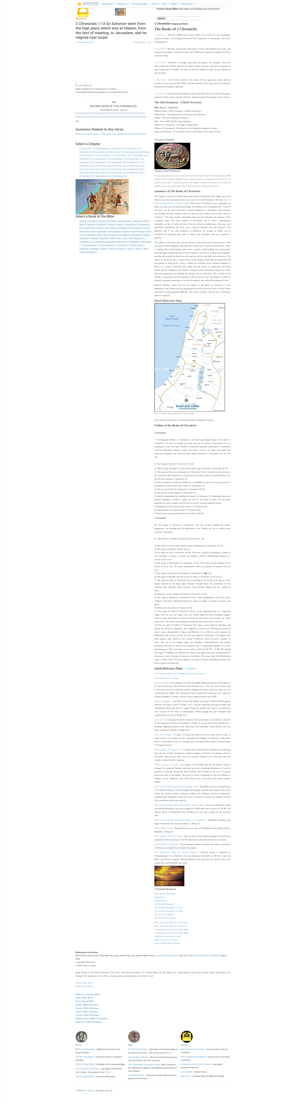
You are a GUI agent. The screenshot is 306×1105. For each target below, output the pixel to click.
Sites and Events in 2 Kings (166, 678)
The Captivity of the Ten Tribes (168, 836)
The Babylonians (136, 1075)
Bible (130, 1045)
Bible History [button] (187, 3)
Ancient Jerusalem (85, 1057)
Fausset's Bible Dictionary (88, 1015)
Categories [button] (122, 3)
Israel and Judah (161, 683)
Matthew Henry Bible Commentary (92, 1018)
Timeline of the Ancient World (167, 936)
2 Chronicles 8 (130, 152)
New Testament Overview (193, 1057)
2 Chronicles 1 (86, 148)
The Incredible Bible (85, 1076)
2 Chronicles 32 (117, 172)
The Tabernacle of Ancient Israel (144, 1064)
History (184, 1045)
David (108, 89)
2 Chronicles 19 (101, 162)
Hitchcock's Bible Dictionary (89, 1022)
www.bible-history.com (167, 955)
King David (159, 897)
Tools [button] (164, 3)
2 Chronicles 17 (134, 159)
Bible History (88, 1090)
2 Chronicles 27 (101, 169)
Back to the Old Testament (166, 940)
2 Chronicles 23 (101, 166)
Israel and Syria (161, 719)
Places (168, 1052)
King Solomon (160, 900)
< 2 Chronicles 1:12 (85, 42)
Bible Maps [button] (107, 3)
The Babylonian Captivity (165, 918)
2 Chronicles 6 (100, 152)
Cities (107, 1072)
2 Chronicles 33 (134, 172)
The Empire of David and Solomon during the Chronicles (179, 673)
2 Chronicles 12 (122, 155)
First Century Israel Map (87, 1068)
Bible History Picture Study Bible (204, 955)
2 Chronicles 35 (101, 176)
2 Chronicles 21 (134, 162)
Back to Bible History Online (167, 943)
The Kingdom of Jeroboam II (167, 749)
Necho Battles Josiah (163, 828)
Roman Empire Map (137, 1049)
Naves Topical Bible (85, 1001)
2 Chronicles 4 (132, 148)
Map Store (186, 1076)
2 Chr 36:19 (159, 93)
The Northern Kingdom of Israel (168, 907)
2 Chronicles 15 (101, 159)
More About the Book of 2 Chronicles (170, 926)
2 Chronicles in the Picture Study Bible (171, 933)
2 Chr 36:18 (160, 80)
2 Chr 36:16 (159, 49)
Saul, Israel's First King (164, 894)
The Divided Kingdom (164, 904)
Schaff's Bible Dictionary (87, 1011)
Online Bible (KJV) (84, 998)
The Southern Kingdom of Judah (168, 911)
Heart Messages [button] (139, 3)
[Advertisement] (114, 61)
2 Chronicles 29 (134, 169)
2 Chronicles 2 (101, 148)
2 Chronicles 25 (134, 166)
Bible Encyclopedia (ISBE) (88, 994)
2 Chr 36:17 (159, 62)
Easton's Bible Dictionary (87, 1008)
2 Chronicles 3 (116, 148)
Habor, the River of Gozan (166, 764)
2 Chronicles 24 (117, 166)
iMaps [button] (174, 3)
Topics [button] (154, 3)
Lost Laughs (187, 1071)
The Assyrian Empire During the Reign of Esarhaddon (179, 820)
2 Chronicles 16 (117, 159)
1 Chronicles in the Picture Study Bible (171, 929)
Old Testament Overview (193, 1049)
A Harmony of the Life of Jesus (196, 1064)
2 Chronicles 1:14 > (143, 42)
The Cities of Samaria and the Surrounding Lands (176, 786)
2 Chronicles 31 (101, 172)
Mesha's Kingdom (162, 701)
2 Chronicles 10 (89, 155)
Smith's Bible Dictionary (87, 1004)
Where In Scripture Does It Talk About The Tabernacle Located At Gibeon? (111, 134)
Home (78, 1045)
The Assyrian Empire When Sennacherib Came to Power (179, 805)
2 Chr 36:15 (159, 35)
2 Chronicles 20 (117, 162)
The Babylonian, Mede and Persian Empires (175, 852)
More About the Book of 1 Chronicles (170, 922)
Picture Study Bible (85, 1064)
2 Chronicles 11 (105, 155)
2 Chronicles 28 (117, 169)
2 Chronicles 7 (115, 152)
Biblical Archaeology (85, 1049)
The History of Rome (138, 1057)
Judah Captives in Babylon (166, 844)
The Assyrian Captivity (164, 914)
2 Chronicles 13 (138, 155)
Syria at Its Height (162, 734)
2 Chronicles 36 (117, 176)
